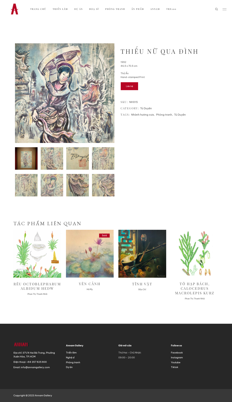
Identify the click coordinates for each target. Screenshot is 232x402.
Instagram (177, 357)
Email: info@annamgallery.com (31, 367)
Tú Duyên (146, 108)
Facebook (177, 352)
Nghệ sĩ (70, 357)
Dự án (69, 367)
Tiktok (174, 367)
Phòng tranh (164, 114)
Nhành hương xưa (142, 114)
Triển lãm (71, 352)
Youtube (175, 362)
